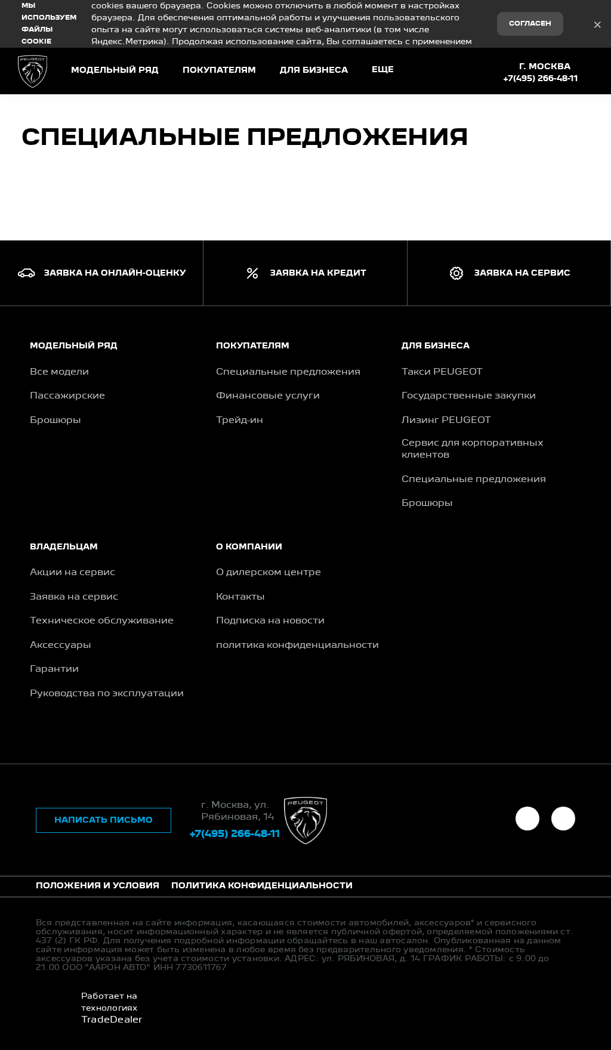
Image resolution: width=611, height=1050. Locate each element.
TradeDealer (112, 1020)
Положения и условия (97, 886)
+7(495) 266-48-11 (540, 78)
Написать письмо (103, 820)
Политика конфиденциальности (262, 886)
